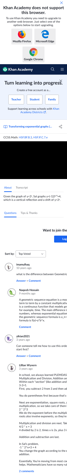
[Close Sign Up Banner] (60, 80)
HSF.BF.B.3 (25, 137)
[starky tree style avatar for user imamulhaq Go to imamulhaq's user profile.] (8, 267)
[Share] (61, 126)
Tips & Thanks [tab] (29, 213)
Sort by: (9, 254)
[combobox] (31, 253)
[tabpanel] (33, 197)
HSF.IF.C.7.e (40, 137)
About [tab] (8, 187)
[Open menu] (62, 69)
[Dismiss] (61, 3)
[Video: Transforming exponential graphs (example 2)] (33, 160)
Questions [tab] (10, 213)
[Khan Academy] (16, 69)
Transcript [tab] (22, 187)
